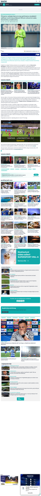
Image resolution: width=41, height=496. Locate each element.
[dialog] (30, 484)
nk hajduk (32, 317)
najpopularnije (6, 364)
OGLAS (20, 9)
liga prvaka (15, 317)
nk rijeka (27, 317)
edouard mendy (4, 170)
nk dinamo (21, 317)
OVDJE (34, 145)
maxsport (4, 317)
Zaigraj (36, 174)
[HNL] (20, 256)
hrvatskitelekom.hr (18, 149)
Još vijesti (19, 399)
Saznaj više (30, 493)
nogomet (9, 317)
